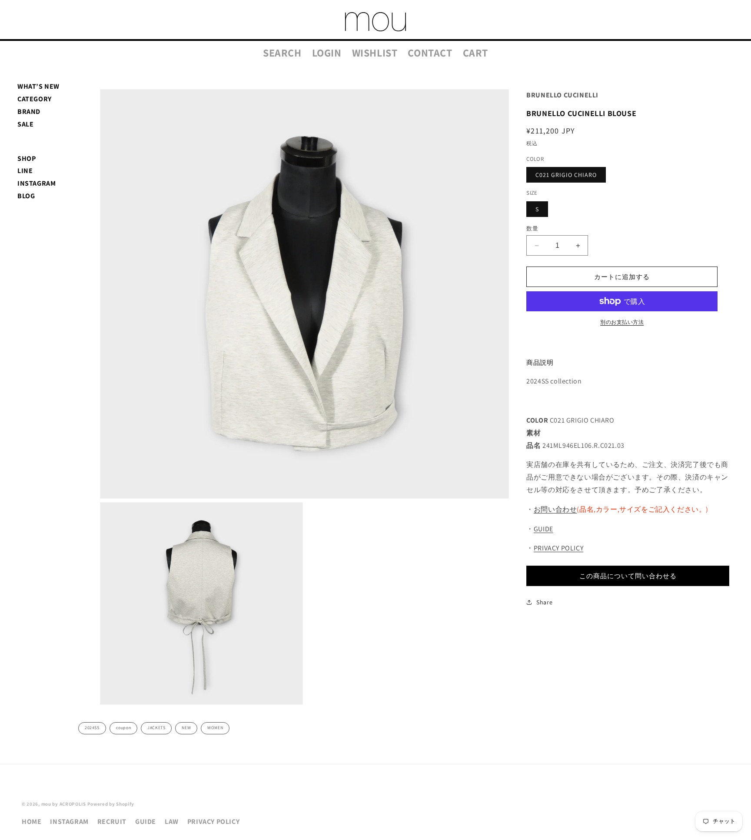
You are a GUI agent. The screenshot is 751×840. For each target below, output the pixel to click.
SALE (25, 124)
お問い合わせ (555, 509)
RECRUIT (111, 821)
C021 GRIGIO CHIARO (566, 175)
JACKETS (156, 727)
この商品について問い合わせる (628, 576)
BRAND (28, 111)
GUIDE (543, 528)
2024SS (92, 727)
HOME (31, 821)
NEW (186, 727)
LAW (172, 821)
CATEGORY (34, 98)
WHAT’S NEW (38, 86)
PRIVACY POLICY (558, 548)
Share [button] (544, 602)
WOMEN (215, 727)
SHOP (26, 158)
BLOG (26, 195)
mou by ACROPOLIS (63, 804)
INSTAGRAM (36, 183)
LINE (25, 170)
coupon (123, 727)
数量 (532, 228)
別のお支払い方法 (622, 322)
